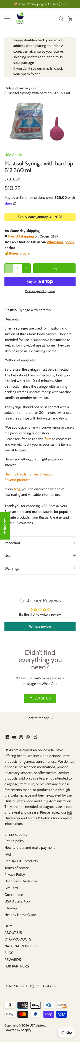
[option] (40, 123)
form (47, 439)
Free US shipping (21, 236)
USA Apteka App (17, 901)
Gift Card (11, 888)
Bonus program (20, 253)
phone (69, 242)
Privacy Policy (14, 874)
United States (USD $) (19, 986)
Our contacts (14, 895)
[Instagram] (21, 736)
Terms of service (16, 868)
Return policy (14, 841)
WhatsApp (55, 242)
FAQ (7, 854)
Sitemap (10, 908)
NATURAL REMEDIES (20, 946)
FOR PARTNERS (16, 966)
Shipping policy (15, 834)
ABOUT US (13, 933)
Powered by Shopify (17, 1030)
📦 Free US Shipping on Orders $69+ (40, 4)
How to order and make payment (29, 847)
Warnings (11, 568)
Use (7, 555)
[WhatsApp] (28, 736)
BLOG (9, 953)
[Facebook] (7, 736)
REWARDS (12, 960)
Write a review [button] (40, 626)
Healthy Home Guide (20, 915)
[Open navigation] (7, 18)
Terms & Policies (40, 818)
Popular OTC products (21, 861)
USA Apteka (13, 155)
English (48, 986)
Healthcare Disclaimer (20, 881)
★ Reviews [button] (5, 526)
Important (12, 543)
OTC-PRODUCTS (17, 939)
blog (17, 489)
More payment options (40, 291)
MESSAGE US (40, 698)
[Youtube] (14, 736)
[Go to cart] (70, 18)
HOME (9, 926)
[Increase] (26, 268)
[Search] (61, 18)
